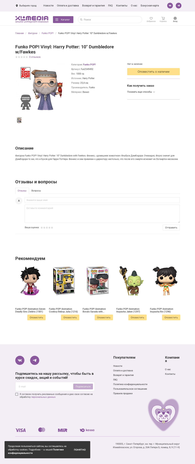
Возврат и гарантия (93, 5)
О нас (134, 5)
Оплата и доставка (68, 5)
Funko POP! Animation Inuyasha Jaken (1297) (128, 310)
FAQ (110, 5)
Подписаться (83, 386)
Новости (48, 5)
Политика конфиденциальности (130, 384)
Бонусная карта (150, 5)
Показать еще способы (139, 92)
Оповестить (36, 317)
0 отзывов (35, 57)
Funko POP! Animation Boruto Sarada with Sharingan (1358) (94, 310)
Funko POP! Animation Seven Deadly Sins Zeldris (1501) (30, 310)
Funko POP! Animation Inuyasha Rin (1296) (161, 310)
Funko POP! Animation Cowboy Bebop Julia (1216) (63, 310)
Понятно (80, 449)
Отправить (171, 227)
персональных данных (43, 397)
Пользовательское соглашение (130, 389)
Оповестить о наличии (153, 71)
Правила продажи (122, 393)
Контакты (121, 5)
